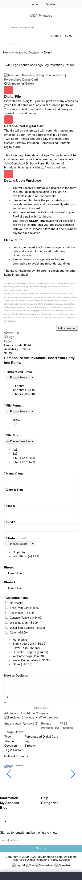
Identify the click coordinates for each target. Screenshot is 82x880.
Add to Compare (37, 713)
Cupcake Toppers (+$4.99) (26, 617)
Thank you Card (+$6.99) (25, 607)
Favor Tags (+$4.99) (22, 612)
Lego (7, 341)
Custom (18, 750)
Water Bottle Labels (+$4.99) (27, 627)
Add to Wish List (15, 713)
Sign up (41, 848)
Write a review (48, 717)
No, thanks (16, 603)
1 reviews (28, 717)
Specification (12, 723)
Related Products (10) (50, 725)
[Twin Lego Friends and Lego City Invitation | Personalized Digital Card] (41, 79)
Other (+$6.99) (19, 632)
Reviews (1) (30, 723)
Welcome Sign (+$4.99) (24, 622)
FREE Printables (66, 725)
